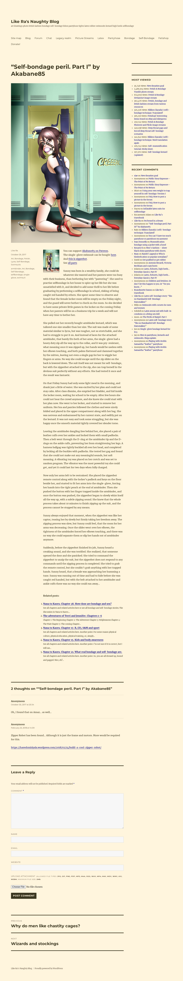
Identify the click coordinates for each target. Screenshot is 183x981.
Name (14, 834)
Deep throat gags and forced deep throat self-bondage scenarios (150, 131)
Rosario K (138, 248)
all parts (72, 262)
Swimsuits (16, 264)
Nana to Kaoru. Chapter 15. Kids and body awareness (73, 639)
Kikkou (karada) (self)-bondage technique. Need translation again (151, 140)
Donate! (15, 44)
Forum (38, 38)
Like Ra (14, 250)
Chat (49, 38)
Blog (28, 38)
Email (14, 848)
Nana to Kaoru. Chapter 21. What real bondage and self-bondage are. (82, 651)
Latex (101, 38)
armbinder (16, 268)
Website (16, 862)
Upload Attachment (66, 877)
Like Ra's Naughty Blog (35, 21)
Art (12, 258)
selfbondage (17, 274)
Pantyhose (114, 38)
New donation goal (155, 86)
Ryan (136, 254)
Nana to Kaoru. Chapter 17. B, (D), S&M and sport (71, 627)
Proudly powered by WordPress (49, 968)
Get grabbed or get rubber (154, 260)
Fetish (27, 258)
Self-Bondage (146, 38)
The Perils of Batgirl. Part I (155, 317)
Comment (17, 791)
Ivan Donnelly (140, 242)
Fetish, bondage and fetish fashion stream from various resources (150, 104)
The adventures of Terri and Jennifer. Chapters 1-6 (72, 615)
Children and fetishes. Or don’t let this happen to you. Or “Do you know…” (152, 284)
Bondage (129, 38)
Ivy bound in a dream (153, 221)
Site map (16, 38)
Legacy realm (63, 38)
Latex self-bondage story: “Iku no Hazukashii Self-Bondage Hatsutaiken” (153, 299)
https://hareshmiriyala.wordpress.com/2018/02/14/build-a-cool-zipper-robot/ (56, 747)
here (113, 254)
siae (136, 175)
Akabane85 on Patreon (95, 250)
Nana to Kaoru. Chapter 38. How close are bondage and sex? (77, 603)
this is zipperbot (77, 258)
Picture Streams (84, 38)
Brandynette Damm (143, 290)
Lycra (13, 261)
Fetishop (163, 38)
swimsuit (21, 277)
